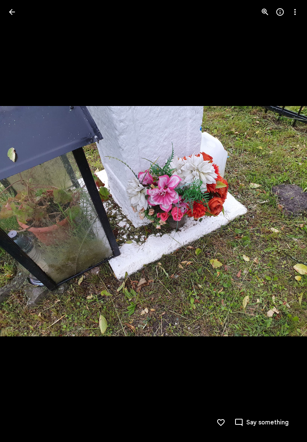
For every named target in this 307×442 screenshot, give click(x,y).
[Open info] (280, 11)
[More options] (295, 11)
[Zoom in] (265, 11)
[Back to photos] (12, 12)
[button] (20, 221)
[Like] (220, 422)
